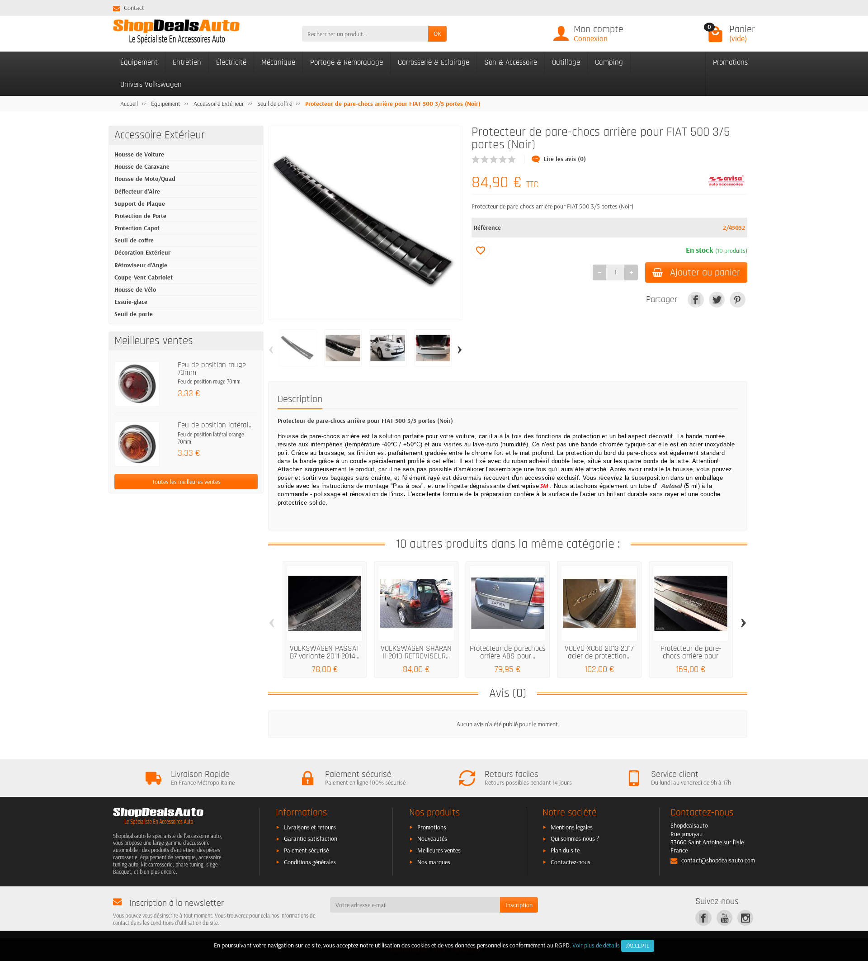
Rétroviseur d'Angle (140, 265)
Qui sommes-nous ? (575, 838)
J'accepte (638, 945)
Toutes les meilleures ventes (186, 482)
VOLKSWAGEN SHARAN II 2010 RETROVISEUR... (416, 652)
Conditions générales (310, 862)
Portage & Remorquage (346, 62)
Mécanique (278, 62)
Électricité (231, 62)
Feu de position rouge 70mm (212, 369)
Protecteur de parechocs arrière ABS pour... (507, 652)
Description (300, 399)
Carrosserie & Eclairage (433, 62)
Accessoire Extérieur (159, 135)
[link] (695, 300)
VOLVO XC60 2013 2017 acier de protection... (599, 652)
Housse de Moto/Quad (144, 179)
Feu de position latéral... (215, 425)
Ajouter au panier (705, 272)
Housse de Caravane (142, 166)
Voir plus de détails (596, 945)
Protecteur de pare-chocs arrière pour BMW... (690, 656)
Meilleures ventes (439, 850)
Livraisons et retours (310, 827)
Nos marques (433, 862)
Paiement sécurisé (306, 850)
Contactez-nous (570, 862)
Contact (134, 8)
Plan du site (565, 850)
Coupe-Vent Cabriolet (143, 277)
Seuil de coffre (134, 240)
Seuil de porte (133, 314)
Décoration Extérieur (142, 252)
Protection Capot (137, 228)
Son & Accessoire (510, 62)
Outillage (566, 62)
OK (437, 33)
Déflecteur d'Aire (137, 191)
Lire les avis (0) (564, 159)
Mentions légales (572, 827)
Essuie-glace (130, 302)
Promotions (730, 62)
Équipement (139, 62)
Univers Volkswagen (151, 85)
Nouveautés (432, 838)
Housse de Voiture (139, 154)
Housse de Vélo (135, 289)
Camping (609, 62)
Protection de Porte (140, 216)
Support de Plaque (139, 203)
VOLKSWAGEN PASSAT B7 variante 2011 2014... (324, 652)
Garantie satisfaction (310, 838)
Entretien (187, 62)
